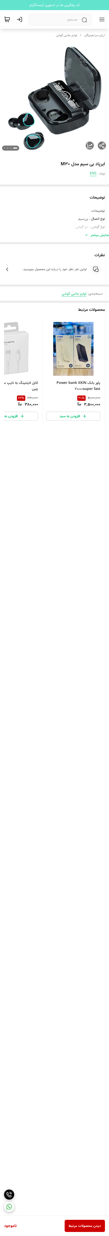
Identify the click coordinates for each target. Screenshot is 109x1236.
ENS (93, 173)
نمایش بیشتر (99, 235)
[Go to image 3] (7, 148)
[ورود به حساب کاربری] (20, 19)
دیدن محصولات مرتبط (85, 1226)
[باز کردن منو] (101, 19)
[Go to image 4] (4, 148)
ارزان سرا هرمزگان (94, 35)
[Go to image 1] (15, 148)
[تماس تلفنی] (9, 1195)
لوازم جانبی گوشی (66, 35)
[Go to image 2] (10, 148)
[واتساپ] (9, 1207)
